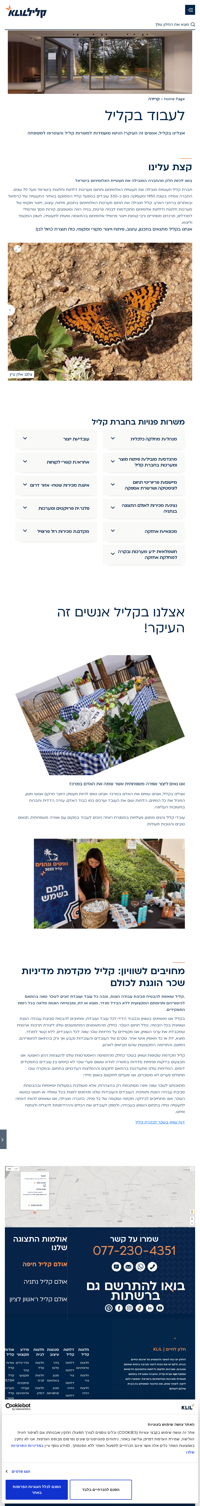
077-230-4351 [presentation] (134, 1250)
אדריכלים (22, 1363)
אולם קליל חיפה (44, 1264)
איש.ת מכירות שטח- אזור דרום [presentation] (59, 485)
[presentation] (11, 310)
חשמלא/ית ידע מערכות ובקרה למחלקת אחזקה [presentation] (147, 554)
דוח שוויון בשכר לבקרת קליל (160, 1122)
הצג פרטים (21, 1471)
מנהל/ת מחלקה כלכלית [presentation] (154, 439)
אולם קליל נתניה (45, 1282)
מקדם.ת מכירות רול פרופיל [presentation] (63, 531)
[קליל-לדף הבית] (26, 9)
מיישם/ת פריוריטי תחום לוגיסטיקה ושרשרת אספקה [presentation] (151, 485)
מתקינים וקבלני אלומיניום (22, 1388)
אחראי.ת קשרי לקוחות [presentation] (68, 462)
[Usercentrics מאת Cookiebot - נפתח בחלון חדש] (27, 1406)
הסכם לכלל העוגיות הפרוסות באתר (37, 1490)
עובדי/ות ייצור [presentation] (76, 439)
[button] (190, 10)
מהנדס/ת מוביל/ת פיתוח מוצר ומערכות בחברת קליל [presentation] (147, 462)
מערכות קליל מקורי (8, 1393)
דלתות (70, 1363)
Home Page (174, 99)
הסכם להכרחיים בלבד (101, 1490)
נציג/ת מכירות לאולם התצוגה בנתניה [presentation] (149, 508)
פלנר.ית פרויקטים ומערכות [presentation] (64, 508)
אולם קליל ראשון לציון (38, 1299)
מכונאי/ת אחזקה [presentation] (161, 531)
